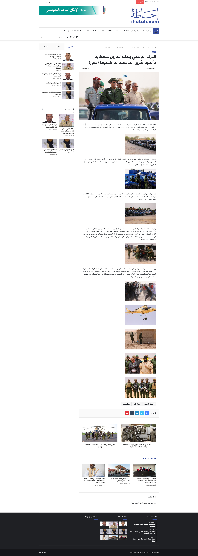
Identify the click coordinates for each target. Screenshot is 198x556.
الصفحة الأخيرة (76, 30)
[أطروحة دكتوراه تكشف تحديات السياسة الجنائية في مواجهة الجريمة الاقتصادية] (144, 470)
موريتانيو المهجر (135, 30)
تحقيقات (102, 30)
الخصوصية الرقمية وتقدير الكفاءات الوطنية (53, 55)
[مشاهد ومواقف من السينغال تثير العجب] (68, 95)
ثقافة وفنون (125, 30)
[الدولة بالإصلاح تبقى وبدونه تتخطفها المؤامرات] (104, 531)
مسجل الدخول (143, 503)
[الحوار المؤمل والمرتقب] (68, 86)
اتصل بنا (42, 2)
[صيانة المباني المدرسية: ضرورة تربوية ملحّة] (68, 76)
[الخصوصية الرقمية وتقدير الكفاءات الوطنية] (68, 57)
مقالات (117, 30)
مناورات (136, 404)
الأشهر (70, 47)
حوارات (110, 30)
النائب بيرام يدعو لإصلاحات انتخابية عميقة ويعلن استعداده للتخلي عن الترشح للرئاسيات (94, 480)
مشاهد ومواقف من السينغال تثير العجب (51, 93)
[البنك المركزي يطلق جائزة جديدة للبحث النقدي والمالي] (119, 470)
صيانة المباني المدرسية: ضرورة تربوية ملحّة (51, 74)
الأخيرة (58, 47)
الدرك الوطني (148, 404)
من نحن (48, 2)
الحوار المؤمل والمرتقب (53, 83)
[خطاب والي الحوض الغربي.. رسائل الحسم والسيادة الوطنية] (68, 66)
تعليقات (45, 47)
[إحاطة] (145, 15)
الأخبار (147, 47)
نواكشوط (126, 404)
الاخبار (156, 30)
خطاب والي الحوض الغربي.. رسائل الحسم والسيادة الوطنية (52, 66)
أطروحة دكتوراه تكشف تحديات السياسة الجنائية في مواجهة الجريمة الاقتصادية (146, 480)
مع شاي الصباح (147, 30)
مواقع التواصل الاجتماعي (91, 30)
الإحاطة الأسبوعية (65, 30)
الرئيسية (152, 47)
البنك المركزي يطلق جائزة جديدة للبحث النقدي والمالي (120, 479)
